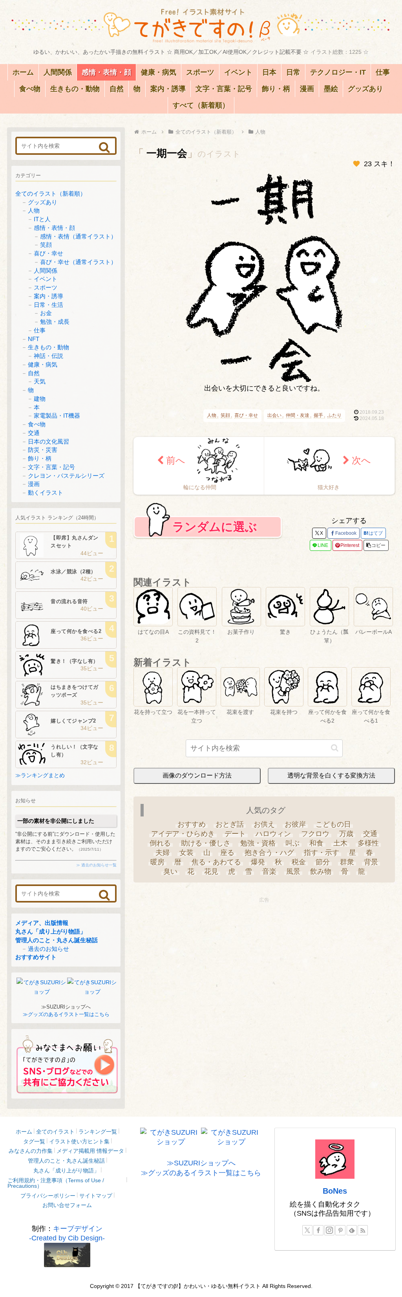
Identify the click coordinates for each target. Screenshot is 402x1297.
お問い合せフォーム (67, 1205)
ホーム (24, 1131)
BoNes (335, 1191)
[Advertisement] (264, 960)
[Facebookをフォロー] (318, 1230)
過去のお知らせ (48, 948)
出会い (274, 415)
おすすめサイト (36, 957)
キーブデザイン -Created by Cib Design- (67, 1233)
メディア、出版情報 (41, 922)
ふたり (334, 415)
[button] (376, 545)
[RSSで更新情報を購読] (363, 1230)
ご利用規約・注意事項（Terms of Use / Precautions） (55, 1183)
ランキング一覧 (98, 1131)
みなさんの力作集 (31, 1151)
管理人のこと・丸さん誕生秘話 (56, 940)
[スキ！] (356, 164)
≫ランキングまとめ (40, 775)
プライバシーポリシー (47, 1195)
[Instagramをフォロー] (329, 1230)
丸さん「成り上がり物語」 (50, 931)
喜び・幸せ (246, 415)
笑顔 (225, 415)
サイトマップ (95, 1195)
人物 (211, 415)
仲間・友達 (297, 415)
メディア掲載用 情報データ (90, 1151)
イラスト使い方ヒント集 (79, 1141)
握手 (318, 415)
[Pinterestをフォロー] (340, 1230)
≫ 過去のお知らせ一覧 (96, 865)
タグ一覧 (34, 1141)
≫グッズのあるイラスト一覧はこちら (66, 1014)
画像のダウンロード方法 (197, 775)
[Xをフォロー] (307, 1230)
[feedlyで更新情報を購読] (352, 1230)
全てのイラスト (55, 1131)
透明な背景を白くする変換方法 (331, 775)
